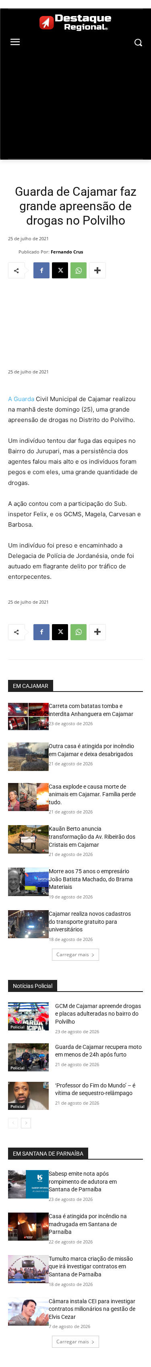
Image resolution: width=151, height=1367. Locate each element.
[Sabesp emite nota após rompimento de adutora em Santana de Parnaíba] (28, 1184)
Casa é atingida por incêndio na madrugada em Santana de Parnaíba (88, 1224)
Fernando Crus (67, 251)
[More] (97, 270)
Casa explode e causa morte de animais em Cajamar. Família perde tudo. (92, 794)
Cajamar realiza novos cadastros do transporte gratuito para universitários (90, 922)
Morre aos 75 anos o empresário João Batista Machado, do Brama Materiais (91, 879)
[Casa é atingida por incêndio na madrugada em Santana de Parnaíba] (28, 1227)
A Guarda (21, 399)
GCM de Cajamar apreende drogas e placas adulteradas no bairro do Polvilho (98, 1014)
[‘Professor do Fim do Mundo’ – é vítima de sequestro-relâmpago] (28, 1096)
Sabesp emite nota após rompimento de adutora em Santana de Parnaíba (83, 1181)
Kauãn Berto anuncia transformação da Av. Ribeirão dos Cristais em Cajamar (92, 836)
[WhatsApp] (78, 270)
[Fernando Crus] (13, 252)
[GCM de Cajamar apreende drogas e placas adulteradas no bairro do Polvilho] (28, 1016)
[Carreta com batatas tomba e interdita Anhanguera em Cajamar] (28, 716)
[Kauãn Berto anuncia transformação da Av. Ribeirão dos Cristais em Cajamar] (28, 839)
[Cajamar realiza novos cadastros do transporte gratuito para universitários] (28, 924)
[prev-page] (13, 1123)
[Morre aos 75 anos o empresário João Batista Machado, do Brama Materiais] (28, 882)
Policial (17, 1027)
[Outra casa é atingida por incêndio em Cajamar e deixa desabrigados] (28, 756)
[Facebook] (41, 270)
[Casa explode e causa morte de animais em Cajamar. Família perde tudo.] (28, 797)
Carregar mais (72, 954)
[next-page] (26, 1123)
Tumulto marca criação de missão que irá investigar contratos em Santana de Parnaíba (91, 1266)
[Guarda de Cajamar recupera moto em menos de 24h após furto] (28, 1057)
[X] (60, 270)
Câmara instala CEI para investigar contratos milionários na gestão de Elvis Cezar (92, 1309)
